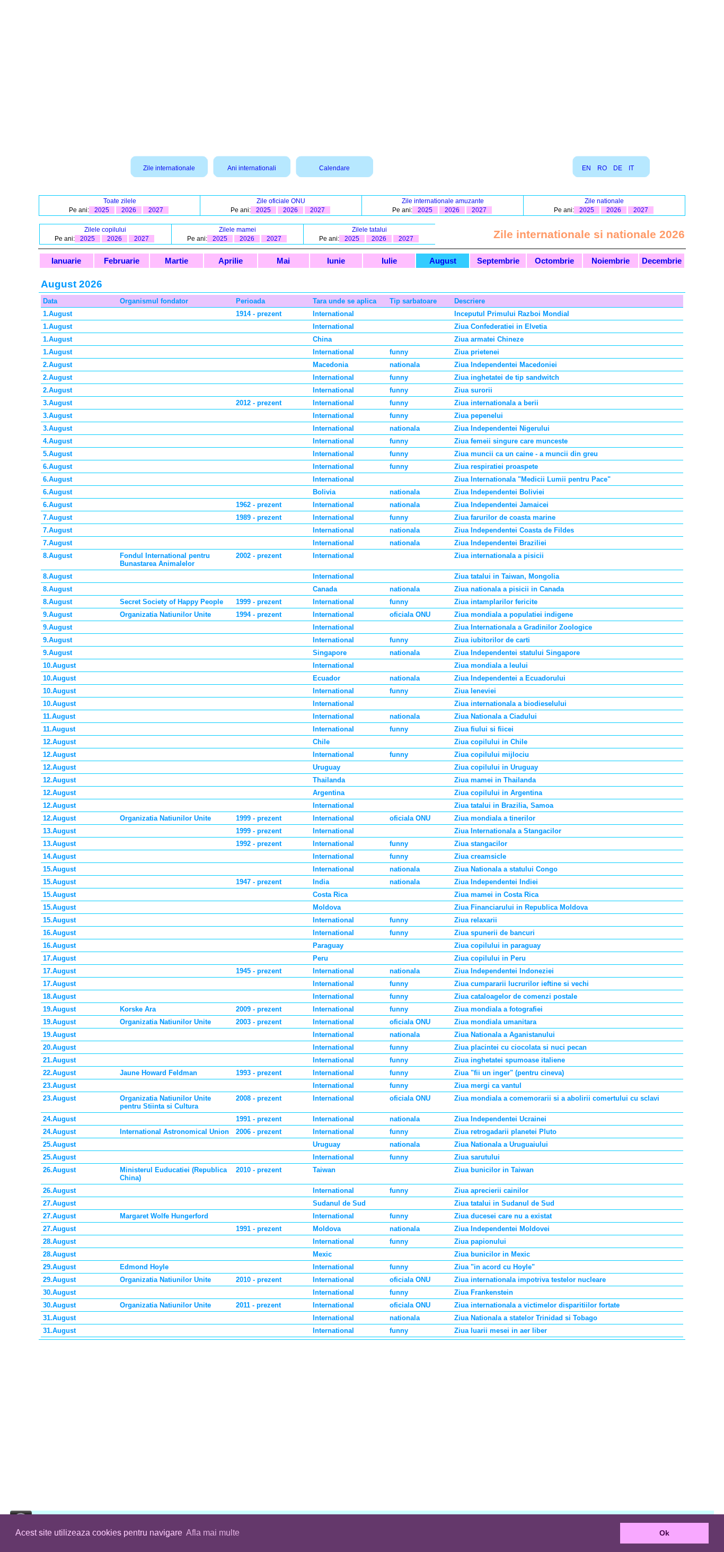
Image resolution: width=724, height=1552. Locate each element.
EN (586, 168)
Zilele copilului (105, 229)
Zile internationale (169, 168)
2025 (101, 210)
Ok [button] (664, 1533)
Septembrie (498, 260)
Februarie (121, 260)
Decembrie (662, 260)
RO (602, 168)
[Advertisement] (362, 74)
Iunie (336, 260)
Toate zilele (119, 201)
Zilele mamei (237, 229)
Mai (283, 260)
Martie (176, 260)
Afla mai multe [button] (213, 1532)
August (442, 260)
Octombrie (554, 260)
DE (617, 168)
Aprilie (230, 260)
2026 (128, 210)
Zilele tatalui (369, 229)
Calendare (334, 168)
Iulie (389, 260)
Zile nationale (604, 201)
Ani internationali (251, 168)
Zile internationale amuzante (443, 201)
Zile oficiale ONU (281, 201)
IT (631, 168)
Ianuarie (66, 260)
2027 (155, 210)
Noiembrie (610, 260)
